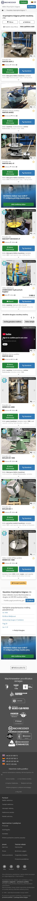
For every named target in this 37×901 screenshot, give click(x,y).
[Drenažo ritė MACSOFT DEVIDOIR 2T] (18, 222)
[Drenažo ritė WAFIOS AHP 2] (18, 45)
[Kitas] (34, 44)
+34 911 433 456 (11, 764)
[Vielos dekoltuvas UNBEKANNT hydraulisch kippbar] (18, 273)
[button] (35, 2)
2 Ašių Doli (18, 792)
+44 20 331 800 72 (12, 756)
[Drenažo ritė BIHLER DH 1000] (18, 441)
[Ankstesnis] (2, 44)
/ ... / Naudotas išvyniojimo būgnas (14, 10)
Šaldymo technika (26, 783)
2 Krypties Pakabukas (11, 783)
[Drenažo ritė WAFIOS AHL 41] (18, 147)
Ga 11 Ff (5, 627)
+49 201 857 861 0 (12, 758)
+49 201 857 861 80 (12, 761)
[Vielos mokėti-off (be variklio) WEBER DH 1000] (18, 543)
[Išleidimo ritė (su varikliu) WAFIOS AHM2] (18, 96)
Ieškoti (32, 7)
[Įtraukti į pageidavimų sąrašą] (33, 60)
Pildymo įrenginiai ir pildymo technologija (18, 787)
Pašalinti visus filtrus (11, 27)
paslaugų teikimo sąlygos (21, 897)
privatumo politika (7, 897)
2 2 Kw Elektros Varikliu (24, 779)
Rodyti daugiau (19, 630)
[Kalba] (32, 2)
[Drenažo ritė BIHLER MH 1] (18, 492)
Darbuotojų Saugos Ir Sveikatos (13, 620)
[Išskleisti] (18, 79)
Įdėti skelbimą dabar (18, 204)
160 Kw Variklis (10, 779)
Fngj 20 (5, 624)
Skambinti (27, 71)
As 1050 (5, 613)
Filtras (11, 22)
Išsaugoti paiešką (19, 583)
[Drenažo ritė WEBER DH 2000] (18, 390)
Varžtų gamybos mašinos (12, 322)
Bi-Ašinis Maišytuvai (9, 616)
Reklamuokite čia (19, 668)
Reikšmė (27, 22)
